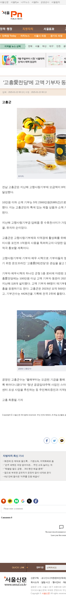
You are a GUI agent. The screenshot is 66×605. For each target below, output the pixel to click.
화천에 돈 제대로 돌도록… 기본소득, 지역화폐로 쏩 (29, 461)
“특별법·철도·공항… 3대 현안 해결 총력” (23, 469)
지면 (52, 578)
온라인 (58, 578)
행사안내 (56, 582)
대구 (51, 46)
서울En (35, 2)
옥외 (63, 578)
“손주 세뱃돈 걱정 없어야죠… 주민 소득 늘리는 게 (28, 465)
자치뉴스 (25, 35)
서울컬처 (55, 2)
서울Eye (15, 2)
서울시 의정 (40, 35)
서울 (37, 46)
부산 (44, 46)
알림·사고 (45, 582)
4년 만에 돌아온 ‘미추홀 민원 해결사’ (22, 476)
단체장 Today (9, 35)
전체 (30, 46)
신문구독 (35, 578)
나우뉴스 (25, 2)
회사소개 (35, 582)
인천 (58, 46)
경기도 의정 (56, 35)
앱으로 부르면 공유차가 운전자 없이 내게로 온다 (27, 472)
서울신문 (4, 2)
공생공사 (45, 2)
